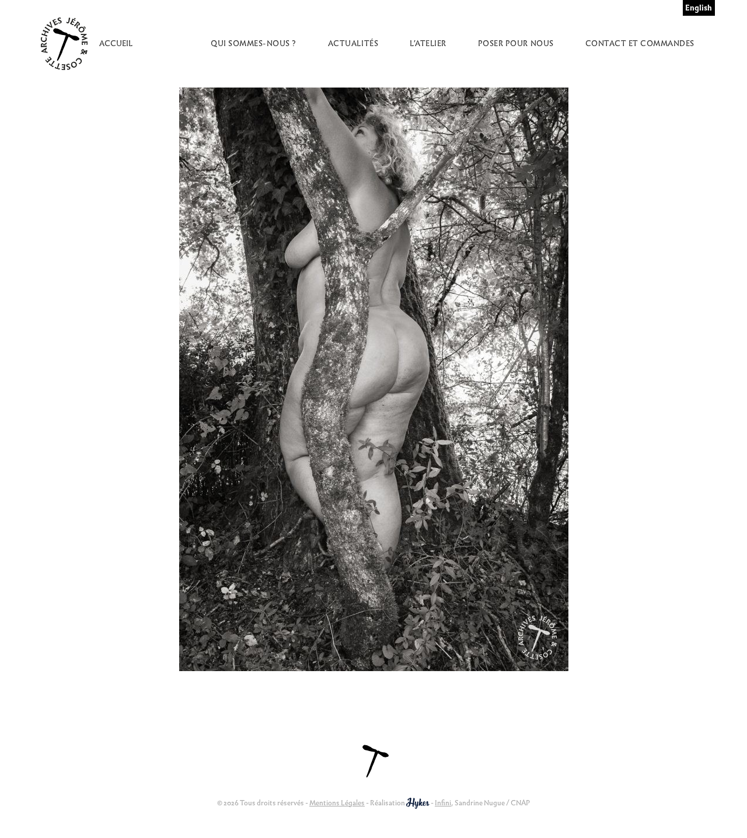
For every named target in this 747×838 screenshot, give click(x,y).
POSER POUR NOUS (516, 43)
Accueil (115, 43)
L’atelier (428, 43)
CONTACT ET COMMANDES (639, 43)
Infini (443, 802)
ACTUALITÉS (353, 43)
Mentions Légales (337, 802)
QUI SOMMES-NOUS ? (253, 43)
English (698, 8)
